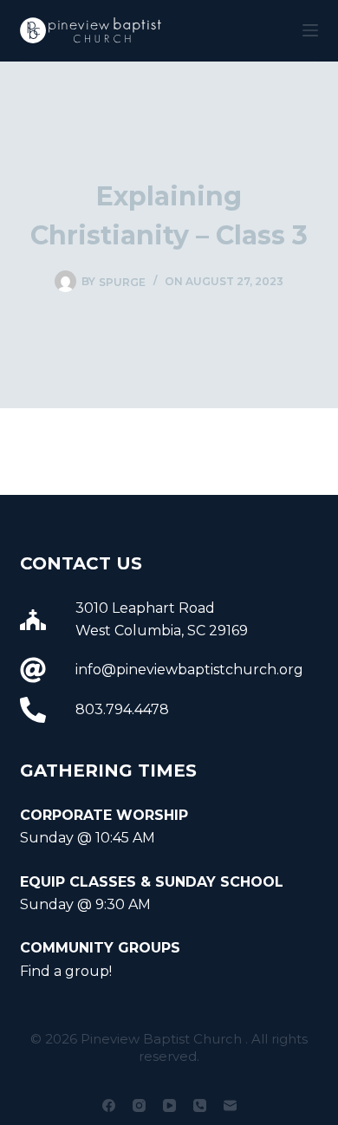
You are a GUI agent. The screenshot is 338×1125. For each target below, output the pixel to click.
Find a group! (66, 971)
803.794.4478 (122, 709)
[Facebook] (108, 1105)
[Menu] (310, 30)
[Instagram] (139, 1105)
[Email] (230, 1105)
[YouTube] (169, 1105)
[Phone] (199, 1105)
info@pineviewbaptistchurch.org (189, 669)
